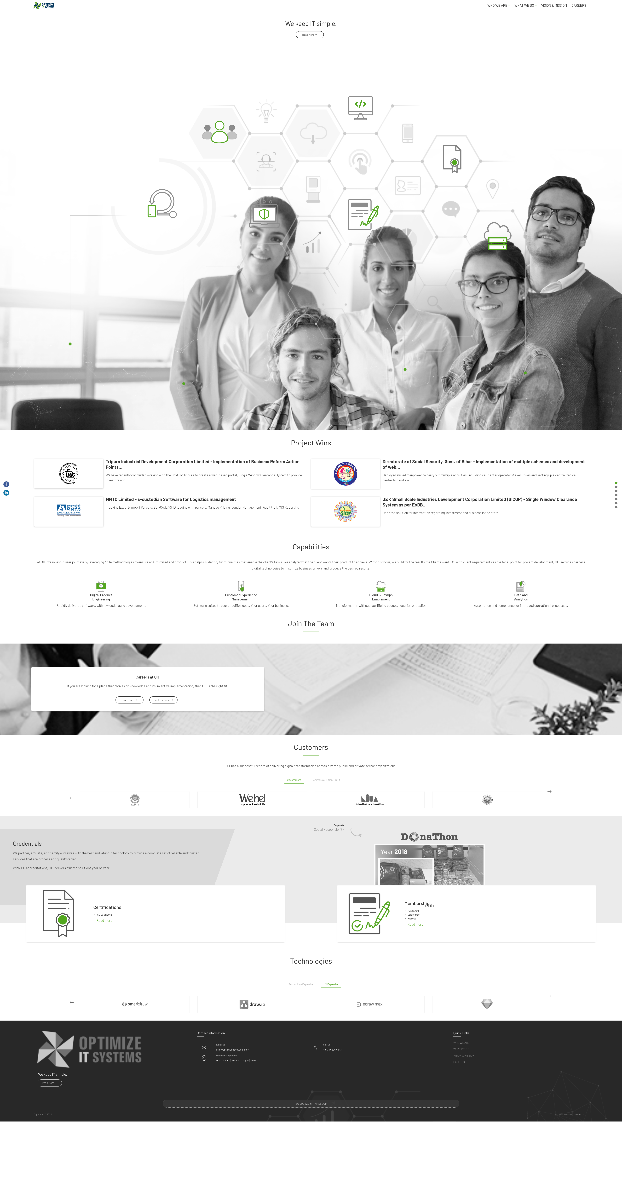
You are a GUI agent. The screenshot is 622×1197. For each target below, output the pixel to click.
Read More (308, 34)
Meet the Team (162, 699)
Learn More (128, 699)
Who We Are (461, 1042)
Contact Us (579, 1114)
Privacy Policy (565, 1114)
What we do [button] (524, 5)
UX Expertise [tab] (331, 984)
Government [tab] (294, 779)
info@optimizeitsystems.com (232, 1049)
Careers (579, 5)
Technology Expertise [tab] (301, 984)
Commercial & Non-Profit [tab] (326, 779)
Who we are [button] (497, 5)
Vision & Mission (554, 5)
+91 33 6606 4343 (332, 1049)
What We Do (461, 1049)
